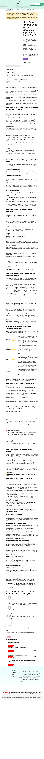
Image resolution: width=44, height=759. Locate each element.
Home (7, 9)
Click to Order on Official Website (13, 507)
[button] (22, 7)
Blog (17, 5)
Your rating (8, 618)
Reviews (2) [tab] (16, 66)
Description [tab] (9, 66)
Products (17, 3)
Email (7, 630)
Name (7, 628)
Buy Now (25, 59)
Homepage (18, 1)
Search (42, 4)
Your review (8, 625)
